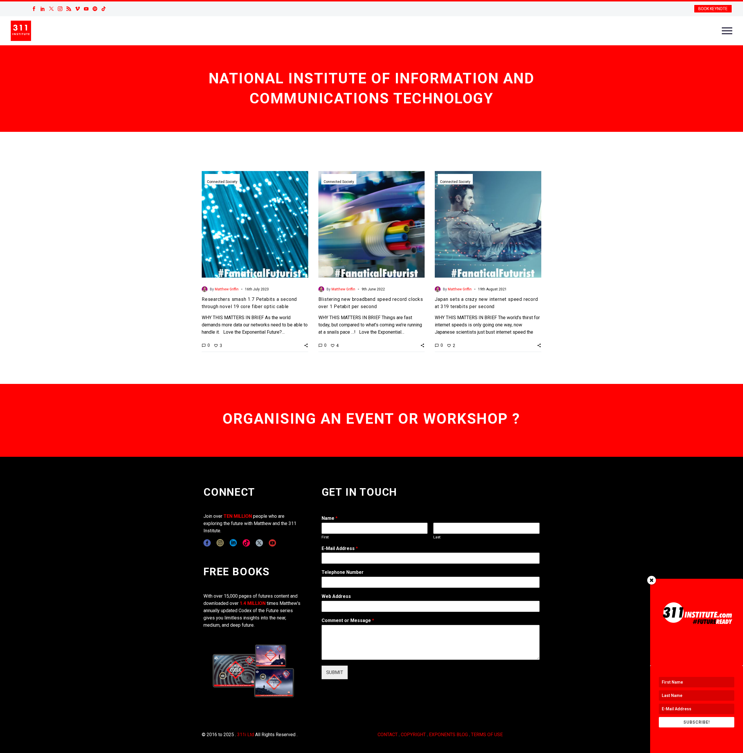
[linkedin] (233, 543)
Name (330, 518)
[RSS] (68, 8)
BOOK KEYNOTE (713, 8)
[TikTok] (103, 8)
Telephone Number (343, 572)
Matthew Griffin (227, 289)
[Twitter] (51, 8)
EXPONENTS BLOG (448, 734)
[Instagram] (60, 8)
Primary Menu (727, 30)
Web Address (336, 596)
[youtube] (272, 543)
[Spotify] (95, 8)
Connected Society (222, 182)
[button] (306, 345)
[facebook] (207, 543)
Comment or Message (348, 620)
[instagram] (220, 543)
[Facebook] (34, 8)
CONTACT (388, 734)
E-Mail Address (340, 548)
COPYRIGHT (413, 734)
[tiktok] (246, 543)
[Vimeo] (77, 8)
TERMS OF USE (487, 734)
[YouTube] (86, 8)
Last (437, 537)
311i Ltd (245, 734)
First (325, 537)
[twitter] (259, 543)
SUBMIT (334, 672)
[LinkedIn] (42, 8)
